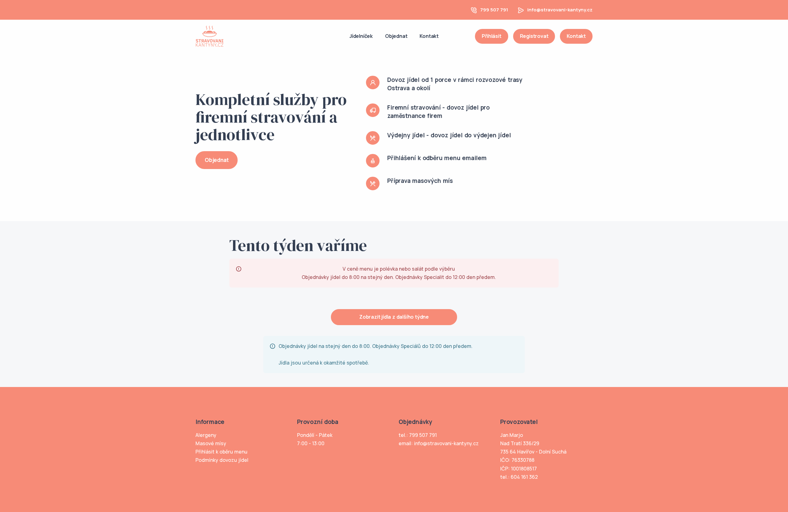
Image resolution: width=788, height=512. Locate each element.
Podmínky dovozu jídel (221, 460)
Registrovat (534, 36)
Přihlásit (491, 36)
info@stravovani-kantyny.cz (560, 9)
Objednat (396, 36)
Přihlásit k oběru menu (221, 451)
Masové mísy (210, 443)
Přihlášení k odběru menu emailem (437, 158)
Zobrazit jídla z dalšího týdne (394, 316)
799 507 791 (494, 9)
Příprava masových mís (420, 181)
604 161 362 (524, 477)
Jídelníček (361, 36)
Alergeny (205, 435)
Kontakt (429, 36)
